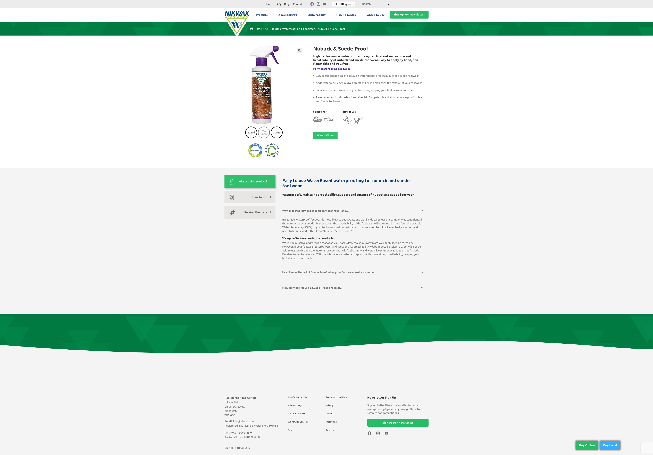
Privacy (329, 405)
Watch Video (325, 135)
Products (262, 14)
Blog (287, 4)
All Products (272, 28)
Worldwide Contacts (298, 421)
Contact (297, 4)
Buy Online (587, 445)
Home (268, 4)
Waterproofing (291, 28)
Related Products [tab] (255, 212)
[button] (299, 50)
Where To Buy (375, 14)
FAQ (278, 4)
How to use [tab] (259, 196)
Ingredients (331, 421)
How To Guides (346, 14)
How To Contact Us (297, 397)
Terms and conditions (336, 397)
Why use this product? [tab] (252, 181)
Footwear (309, 28)
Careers (330, 430)
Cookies (330, 413)
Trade (291, 430)
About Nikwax (287, 14)
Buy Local (610, 445)
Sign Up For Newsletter (409, 14)
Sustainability (317, 14)
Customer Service (296, 413)
